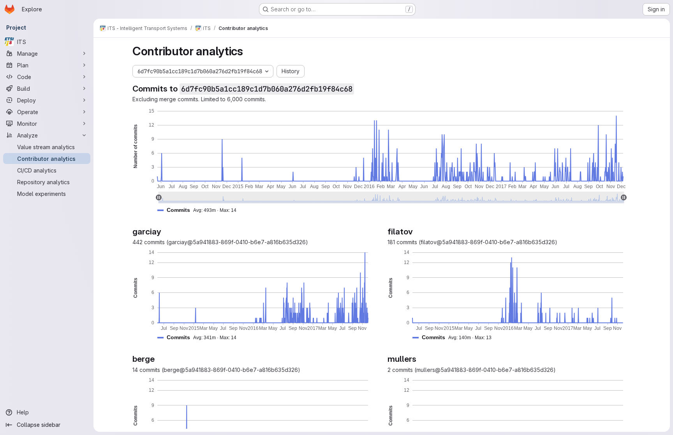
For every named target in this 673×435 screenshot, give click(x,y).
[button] (200, 210)
